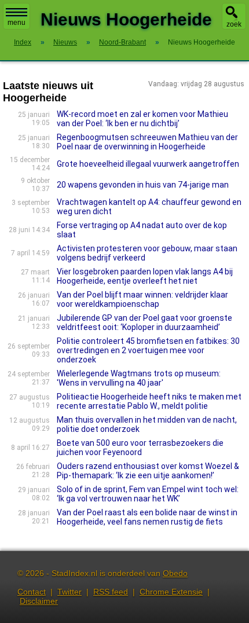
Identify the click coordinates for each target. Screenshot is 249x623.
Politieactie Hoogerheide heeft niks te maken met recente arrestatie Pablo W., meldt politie (149, 401)
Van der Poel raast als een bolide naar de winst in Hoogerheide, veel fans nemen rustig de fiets (147, 517)
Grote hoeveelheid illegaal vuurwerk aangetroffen (148, 163)
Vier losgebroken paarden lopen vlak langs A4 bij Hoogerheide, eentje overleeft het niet (145, 276)
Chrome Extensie (171, 591)
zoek (233, 24)
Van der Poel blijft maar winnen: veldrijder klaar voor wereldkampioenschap (142, 299)
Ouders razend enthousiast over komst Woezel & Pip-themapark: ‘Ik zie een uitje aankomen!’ (148, 470)
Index (22, 42)
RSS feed (110, 591)
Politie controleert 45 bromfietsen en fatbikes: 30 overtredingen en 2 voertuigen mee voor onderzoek (148, 350)
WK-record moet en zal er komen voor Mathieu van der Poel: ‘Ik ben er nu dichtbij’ (142, 118)
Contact (31, 591)
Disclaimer (39, 601)
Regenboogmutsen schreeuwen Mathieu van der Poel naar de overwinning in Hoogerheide (147, 142)
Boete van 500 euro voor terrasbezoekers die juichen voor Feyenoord (140, 447)
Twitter (69, 591)
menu (16, 23)
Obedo (175, 573)
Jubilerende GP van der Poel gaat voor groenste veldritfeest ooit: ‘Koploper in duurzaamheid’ (144, 322)
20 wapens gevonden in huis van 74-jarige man (143, 184)
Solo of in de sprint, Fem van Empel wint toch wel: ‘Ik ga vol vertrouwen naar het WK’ (148, 494)
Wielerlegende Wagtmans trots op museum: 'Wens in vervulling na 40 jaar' (139, 378)
